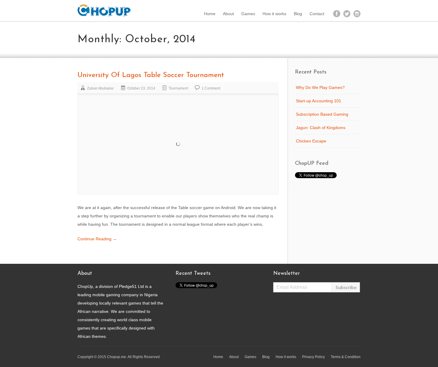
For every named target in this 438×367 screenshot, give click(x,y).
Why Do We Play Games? (320, 87)
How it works (274, 13)
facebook (336, 13)
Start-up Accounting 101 (318, 100)
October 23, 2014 (141, 88)
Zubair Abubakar (100, 88)
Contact (317, 13)
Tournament (178, 88)
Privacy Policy (313, 357)
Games (248, 13)
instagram (357, 13)
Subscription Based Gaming (322, 114)
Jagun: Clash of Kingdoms (320, 127)
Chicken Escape (311, 141)
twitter (346, 13)
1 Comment (210, 88)
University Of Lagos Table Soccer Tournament (150, 75)
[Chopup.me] (104, 10)
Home (209, 13)
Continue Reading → (97, 238)
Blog (298, 13)
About (228, 13)
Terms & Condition (346, 357)
